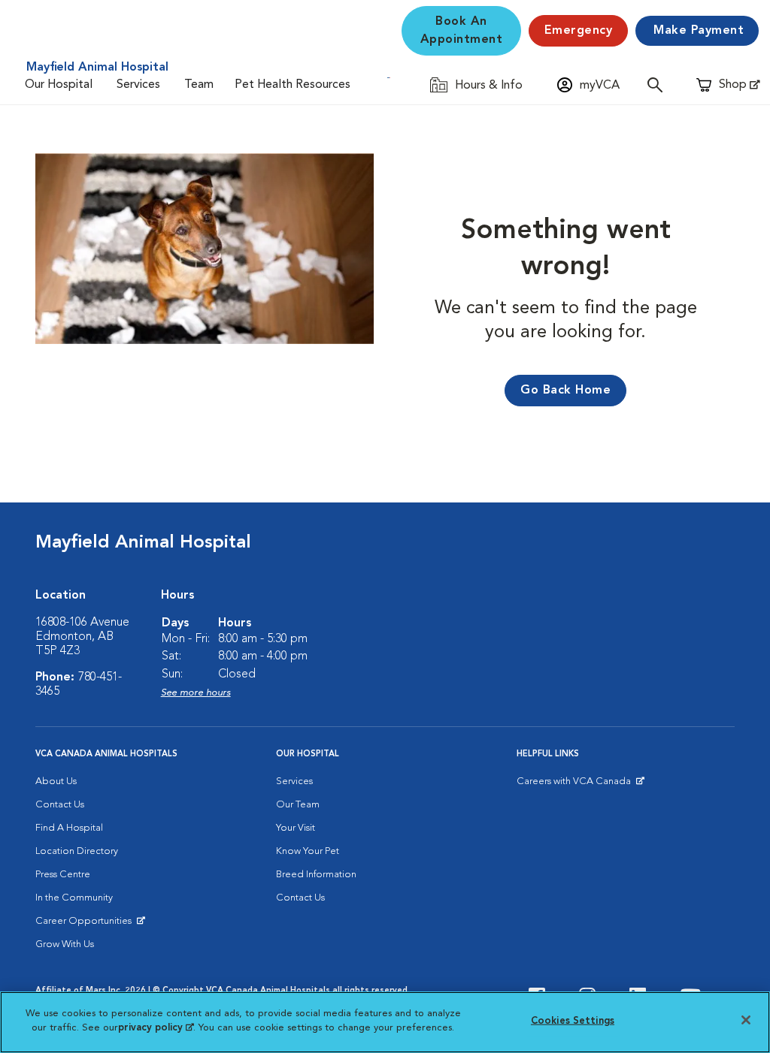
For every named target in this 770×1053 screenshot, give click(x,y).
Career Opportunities (86, 924)
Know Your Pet (307, 851)
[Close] (745, 1019)
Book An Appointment (461, 31)
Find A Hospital (69, 828)
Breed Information (316, 875)
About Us (56, 781)
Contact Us (59, 805)
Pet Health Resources (292, 85)
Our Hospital (58, 85)
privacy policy (155, 1028)
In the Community (74, 898)
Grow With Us (64, 944)
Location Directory (76, 851)
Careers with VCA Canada (575, 785)
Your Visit (295, 828)
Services (138, 85)
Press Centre (62, 875)
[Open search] (659, 84)
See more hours (196, 693)
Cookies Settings (572, 1021)
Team (199, 85)
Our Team (298, 805)
